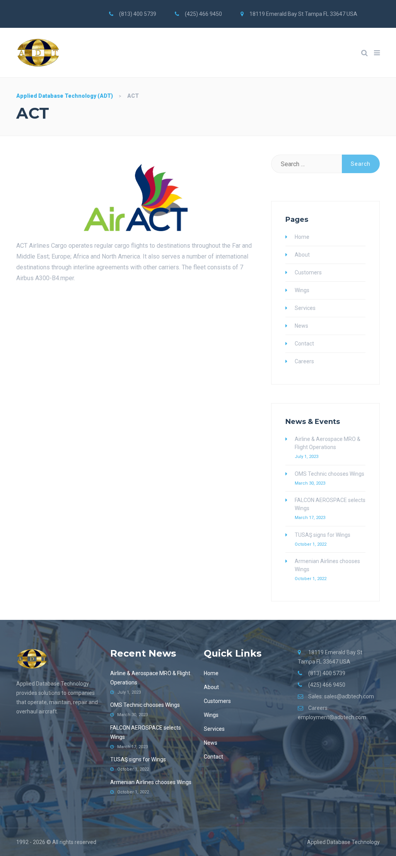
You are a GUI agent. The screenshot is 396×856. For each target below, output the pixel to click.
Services (305, 308)
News (301, 326)
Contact (304, 343)
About (302, 255)
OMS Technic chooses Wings (329, 474)
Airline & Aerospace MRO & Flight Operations (327, 443)
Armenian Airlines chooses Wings (327, 565)
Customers (308, 272)
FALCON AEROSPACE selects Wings (330, 504)
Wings (302, 290)
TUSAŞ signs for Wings (322, 535)
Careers (304, 361)
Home (302, 237)
